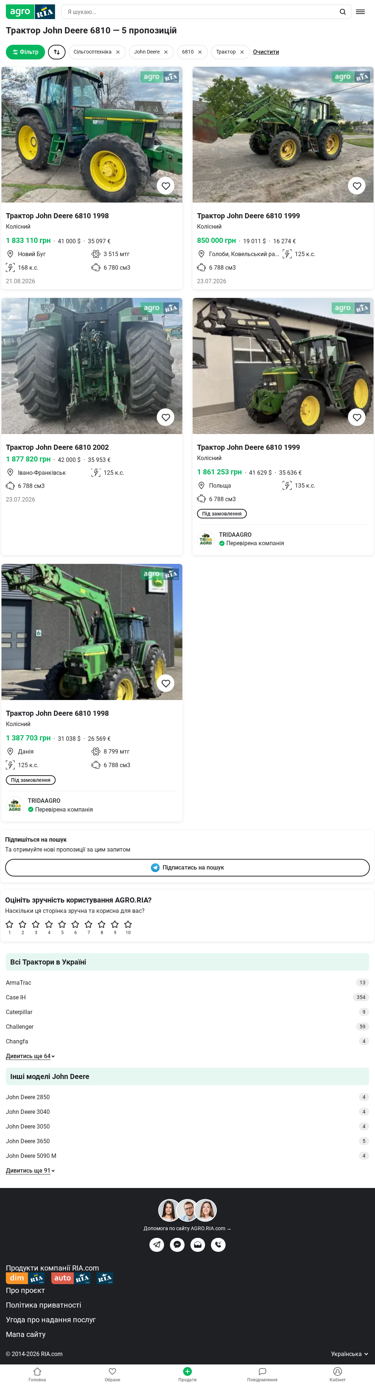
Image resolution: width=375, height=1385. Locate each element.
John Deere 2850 (185, 1097)
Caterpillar (185, 1012)
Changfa (185, 1041)
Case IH (185, 997)
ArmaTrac (185, 982)
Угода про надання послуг (51, 1319)
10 (128, 932)
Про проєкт (25, 1290)
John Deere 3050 (185, 1126)
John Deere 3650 (185, 1141)
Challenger (185, 1026)
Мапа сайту (25, 1334)
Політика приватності (43, 1305)
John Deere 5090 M (185, 1155)
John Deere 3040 (185, 1111)
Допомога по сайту (187, 1228)
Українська (347, 1354)
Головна (37, 1379)
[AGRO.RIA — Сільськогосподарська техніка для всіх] (33, 11)
